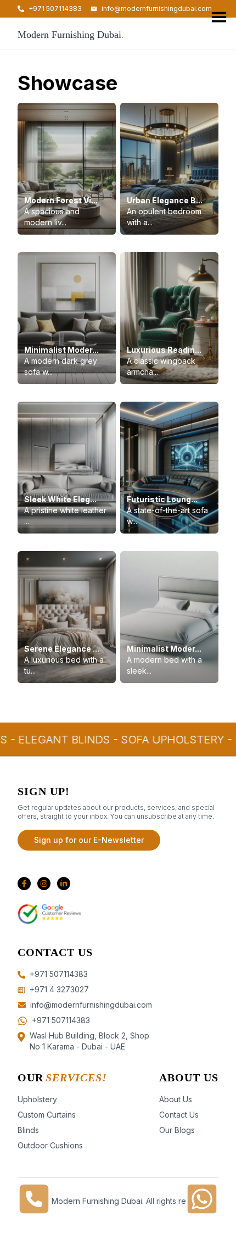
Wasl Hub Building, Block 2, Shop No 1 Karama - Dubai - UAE (89, 1041)
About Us (175, 1099)
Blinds (28, 1130)
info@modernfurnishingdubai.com (157, 8)
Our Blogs (177, 1130)
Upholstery (37, 1099)
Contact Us (179, 1114)
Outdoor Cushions (50, 1145)
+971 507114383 (61, 1020)
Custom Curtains (47, 1114)
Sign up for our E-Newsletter (89, 840)
